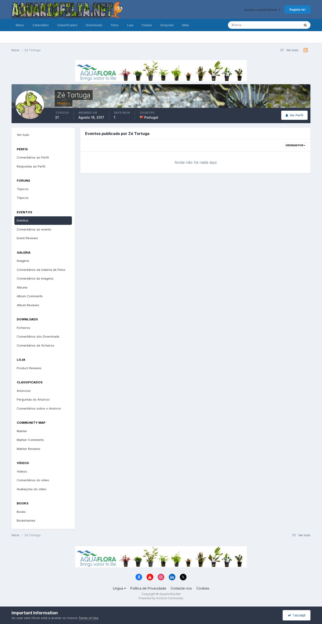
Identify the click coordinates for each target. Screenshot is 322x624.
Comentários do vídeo (33, 480)
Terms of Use (88, 618)
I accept (298, 615)
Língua (118, 588)
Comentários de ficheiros (35, 345)
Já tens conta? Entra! (261, 10)
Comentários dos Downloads (38, 336)
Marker (22, 431)
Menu (20, 25)
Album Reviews (28, 305)
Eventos (22, 220)
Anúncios (24, 391)
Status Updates (283, 25)
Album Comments (30, 296)
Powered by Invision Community (161, 598)
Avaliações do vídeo (31, 489)
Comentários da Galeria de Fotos (41, 270)
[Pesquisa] (305, 25)
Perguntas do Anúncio (33, 399)
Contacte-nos (181, 588)
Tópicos (23, 189)
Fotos (115, 25)
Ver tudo (23, 135)
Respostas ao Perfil (31, 166)
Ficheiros (23, 328)
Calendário (41, 25)
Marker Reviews (28, 449)
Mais (185, 25)
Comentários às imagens (35, 278)
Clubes (147, 25)
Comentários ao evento (34, 229)
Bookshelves (26, 520)
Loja (130, 25)
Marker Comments (30, 440)
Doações (167, 25)
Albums (22, 287)
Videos (22, 471)
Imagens (23, 261)
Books (21, 512)
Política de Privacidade (148, 588)
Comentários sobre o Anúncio (39, 408)
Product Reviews (29, 368)
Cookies (202, 588)
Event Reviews (27, 238)
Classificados (67, 25)
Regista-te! (297, 9)
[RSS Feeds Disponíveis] (305, 50)
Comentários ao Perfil (33, 157)
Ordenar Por (294, 145)
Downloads (94, 25)
